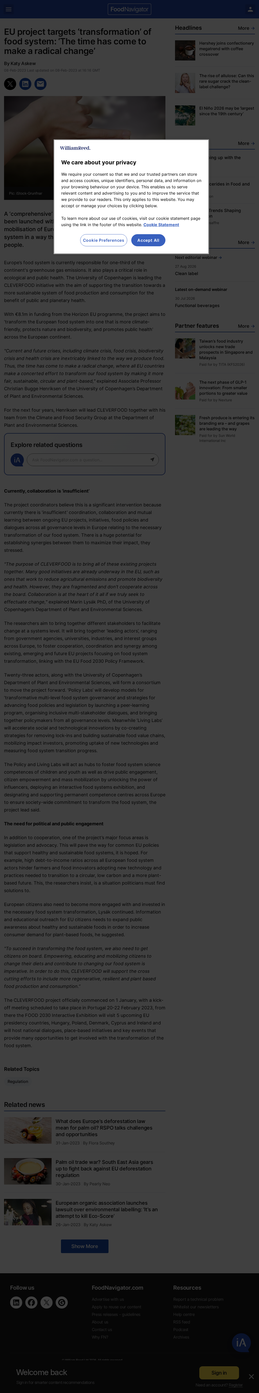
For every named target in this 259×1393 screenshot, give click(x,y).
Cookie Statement (161, 224)
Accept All (148, 240)
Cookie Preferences (103, 240)
